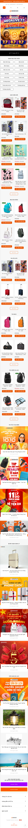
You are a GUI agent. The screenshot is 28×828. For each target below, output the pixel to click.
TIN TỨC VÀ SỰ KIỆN (14, 424)
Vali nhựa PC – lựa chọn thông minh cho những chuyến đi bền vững (14, 571)
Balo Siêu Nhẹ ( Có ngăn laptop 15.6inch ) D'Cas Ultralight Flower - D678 (20, 183)
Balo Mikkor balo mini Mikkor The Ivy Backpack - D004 (21, 241)
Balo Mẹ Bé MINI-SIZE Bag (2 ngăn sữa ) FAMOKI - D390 (7, 216)
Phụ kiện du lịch (14, 370)
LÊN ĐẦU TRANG (14, 825)
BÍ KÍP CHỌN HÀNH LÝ (14, 543)
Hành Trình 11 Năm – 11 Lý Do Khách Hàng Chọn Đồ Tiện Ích (14, 515)
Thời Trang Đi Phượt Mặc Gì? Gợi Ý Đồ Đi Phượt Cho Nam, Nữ (14, 770)
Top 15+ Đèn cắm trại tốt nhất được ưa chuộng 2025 (14, 728)
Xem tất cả (14, 193)
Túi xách (14, 314)
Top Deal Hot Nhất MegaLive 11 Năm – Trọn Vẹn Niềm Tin (14, 483)
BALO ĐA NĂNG (14, 199)
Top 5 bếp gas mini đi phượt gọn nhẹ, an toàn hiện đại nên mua (14, 747)
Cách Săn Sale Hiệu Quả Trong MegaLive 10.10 (14, 451)
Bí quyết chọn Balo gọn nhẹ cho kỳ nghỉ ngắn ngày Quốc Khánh (14, 635)
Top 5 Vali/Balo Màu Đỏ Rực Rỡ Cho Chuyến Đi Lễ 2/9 (14, 667)
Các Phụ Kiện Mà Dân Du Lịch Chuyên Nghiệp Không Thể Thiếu (14, 703)
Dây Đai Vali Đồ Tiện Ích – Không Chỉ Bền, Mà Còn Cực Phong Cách (14, 603)
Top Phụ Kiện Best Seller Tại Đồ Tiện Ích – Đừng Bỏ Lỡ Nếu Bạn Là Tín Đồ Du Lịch (14, 534)
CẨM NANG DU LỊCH (14, 676)
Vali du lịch (14, 258)
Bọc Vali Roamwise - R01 (20, 134)
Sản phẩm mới (14, 95)
